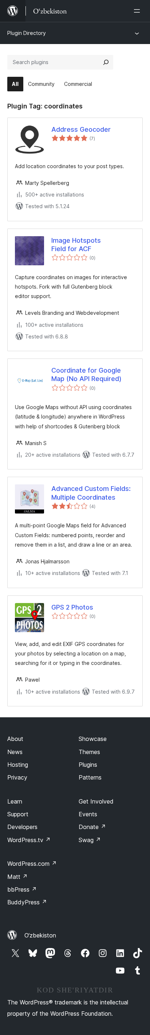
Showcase (93, 738)
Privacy (17, 777)
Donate (92, 826)
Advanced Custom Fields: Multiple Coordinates (91, 493)
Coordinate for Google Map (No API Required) (86, 374)
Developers (22, 826)
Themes (89, 752)
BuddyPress (27, 902)
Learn (14, 801)
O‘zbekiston (40, 935)
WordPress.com (32, 863)
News (15, 752)
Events (88, 814)
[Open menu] (138, 11)
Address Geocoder (81, 129)
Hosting (17, 764)
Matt (17, 876)
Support (17, 814)
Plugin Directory (26, 33)
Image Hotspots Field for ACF (76, 245)
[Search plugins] (106, 62)
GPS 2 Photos (72, 607)
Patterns (90, 777)
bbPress (22, 889)
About (15, 738)
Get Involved (96, 801)
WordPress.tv (29, 840)
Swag (90, 840)
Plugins (88, 764)
